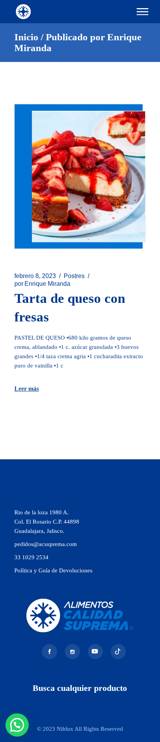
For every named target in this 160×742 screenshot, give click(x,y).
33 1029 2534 (31, 557)
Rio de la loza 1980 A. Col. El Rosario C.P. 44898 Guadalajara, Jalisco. (46, 521)
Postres (74, 276)
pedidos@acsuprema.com (45, 544)
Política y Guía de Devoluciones (53, 570)
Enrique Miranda (42, 283)
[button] (17, 725)
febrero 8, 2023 (35, 276)
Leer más (26, 388)
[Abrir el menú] (142, 11)
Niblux (66, 729)
